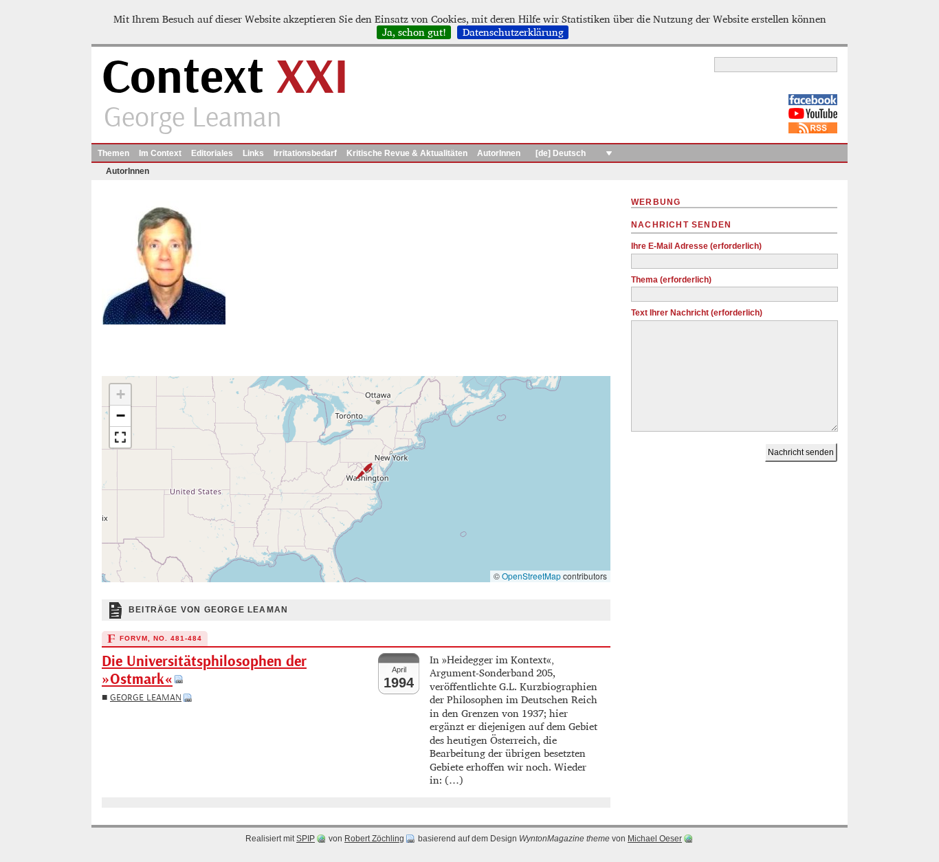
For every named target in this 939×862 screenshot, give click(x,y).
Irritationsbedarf (305, 153)
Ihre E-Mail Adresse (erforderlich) (696, 246)
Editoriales (212, 153)
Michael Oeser (655, 838)
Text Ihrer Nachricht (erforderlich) (696, 313)
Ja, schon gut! (414, 32)
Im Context (160, 153)
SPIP (305, 838)
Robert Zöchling (374, 838)
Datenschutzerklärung (513, 32)
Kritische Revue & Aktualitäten (406, 153)
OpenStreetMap (531, 576)
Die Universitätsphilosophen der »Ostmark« (204, 670)
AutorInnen (498, 153)
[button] (356, 471)
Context (225, 78)
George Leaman (145, 697)
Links (253, 153)
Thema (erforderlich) (671, 280)
